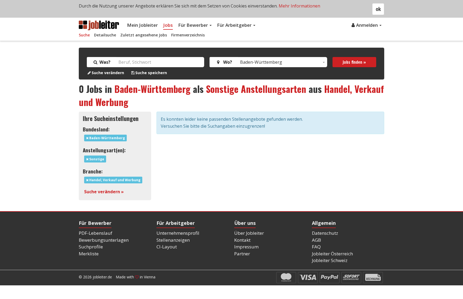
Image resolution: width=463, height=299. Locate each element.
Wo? (226, 62)
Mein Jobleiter (142, 25)
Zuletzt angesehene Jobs (143, 34)
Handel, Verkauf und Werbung (114, 180)
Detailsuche (105, 34)
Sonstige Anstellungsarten (256, 89)
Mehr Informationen (299, 6)
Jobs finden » (354, 62)
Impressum (246, 247)
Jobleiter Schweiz (330, 260)
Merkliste (89, 254)
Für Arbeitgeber (235, 25)
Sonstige (96, 159)
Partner (242, 254)
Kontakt (242, 240)
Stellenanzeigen (173, 240)
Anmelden (367, 25)
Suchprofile (91, 247)
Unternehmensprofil (177, 233)
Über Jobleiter (249, 233)
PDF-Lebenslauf (95, 233)
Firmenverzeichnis (188, 34)
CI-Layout (166, 247)
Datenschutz (325, 233)
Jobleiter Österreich (332, 254)
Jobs (168, 25)
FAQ (316, 247)
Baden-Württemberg (152, 89)
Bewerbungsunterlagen (104, 240)
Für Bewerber (193, 25)
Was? (104, 62)
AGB (316, 240)
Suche (84, 34)
